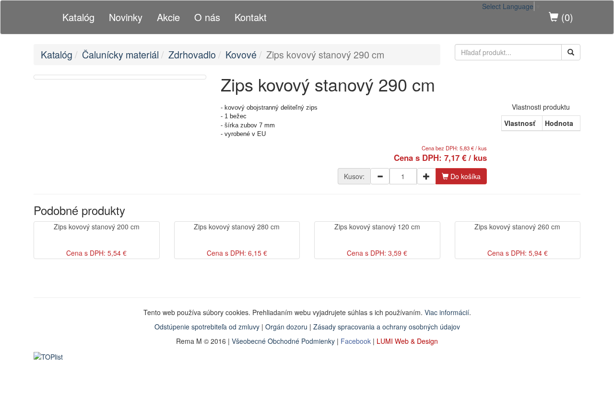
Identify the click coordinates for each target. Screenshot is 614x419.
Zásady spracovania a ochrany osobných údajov (386, 326)
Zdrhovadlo (192, 54)
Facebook (356, 341)
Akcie (168, 17)
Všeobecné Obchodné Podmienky (283, 341)
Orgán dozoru (286, 326)
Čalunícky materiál (120, 54)
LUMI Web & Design (407, 341)
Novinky (125, 17)
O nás (207, 17)
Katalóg (78, 17)
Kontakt (251, 17)
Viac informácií (447, 312)
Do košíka (465, 176)
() (565, 17)
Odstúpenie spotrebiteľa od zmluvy (207, 326)
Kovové (241, 54)
